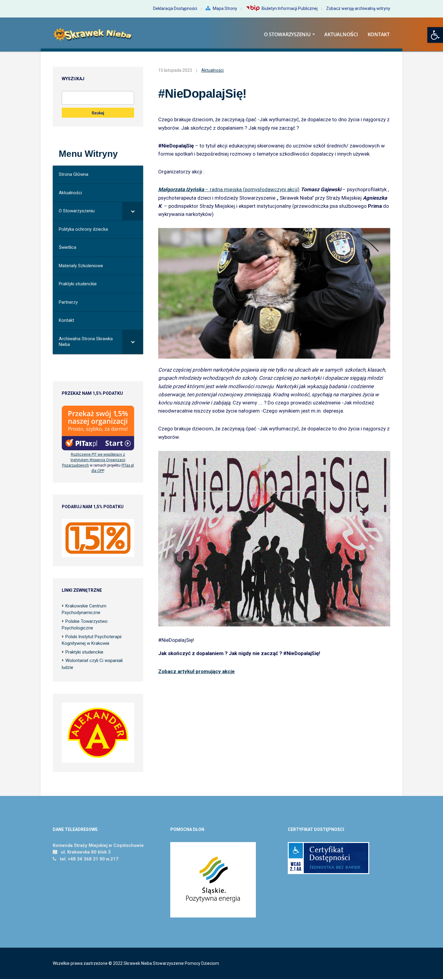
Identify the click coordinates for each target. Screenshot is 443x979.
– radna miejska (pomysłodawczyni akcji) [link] (229, 189)
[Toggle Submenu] (132, 211)
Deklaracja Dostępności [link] (175, 8)
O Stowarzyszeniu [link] (287, 34)
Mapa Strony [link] (225, 8)
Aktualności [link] (341, 34)
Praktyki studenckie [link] (84, 652)
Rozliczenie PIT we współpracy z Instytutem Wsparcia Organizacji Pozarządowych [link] (93, 459)
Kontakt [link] (379, 34)
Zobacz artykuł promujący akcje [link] (196, 671)
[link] (435, 35)
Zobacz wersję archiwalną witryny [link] (358, 8)
